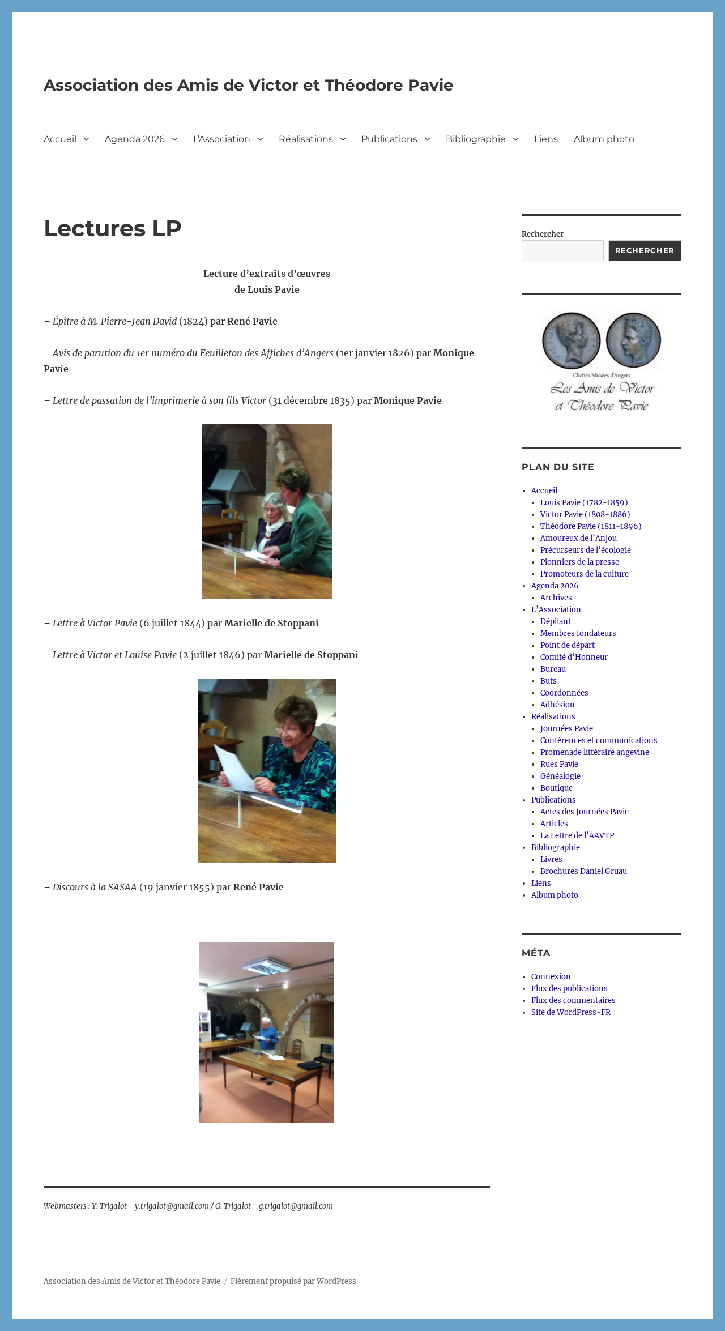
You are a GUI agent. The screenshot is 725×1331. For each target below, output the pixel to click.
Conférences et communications (599, 740)
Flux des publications (569, 988)
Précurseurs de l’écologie (585, 550)
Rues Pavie (559, 764)
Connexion (551, 977)
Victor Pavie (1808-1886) (585, 514)
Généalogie (560, 776)
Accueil (60, 139)
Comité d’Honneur (574, 657)
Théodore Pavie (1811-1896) (591, 526)
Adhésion (557, 705)
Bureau (553, 669)
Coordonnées (564, 693)
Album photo (604, 139)
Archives (556, 598)
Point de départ (567, 645)
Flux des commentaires (573, 1000)
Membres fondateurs (578, 633)
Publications (389, 139)
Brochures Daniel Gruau (583, 871)
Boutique (556, 788)
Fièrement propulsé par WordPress (293, 1281)
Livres (551, 859)
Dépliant (555, 621)
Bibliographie (476, 139)
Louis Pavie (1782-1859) (584, 502)
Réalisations (306, 139)
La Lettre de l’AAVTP (577, 836)
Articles (554, 824)
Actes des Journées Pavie (584, 812)
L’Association (221, 139)
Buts (548, 681)
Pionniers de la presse (579, 562)
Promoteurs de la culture (584, 574)
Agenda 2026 (135, 139)
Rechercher (543, 234)
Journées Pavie (566, 728)
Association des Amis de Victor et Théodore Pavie (249, 85)
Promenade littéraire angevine (594, 752)
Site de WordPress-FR (571, 1012)
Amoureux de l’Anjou (578, 538)
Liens (546, 139)
